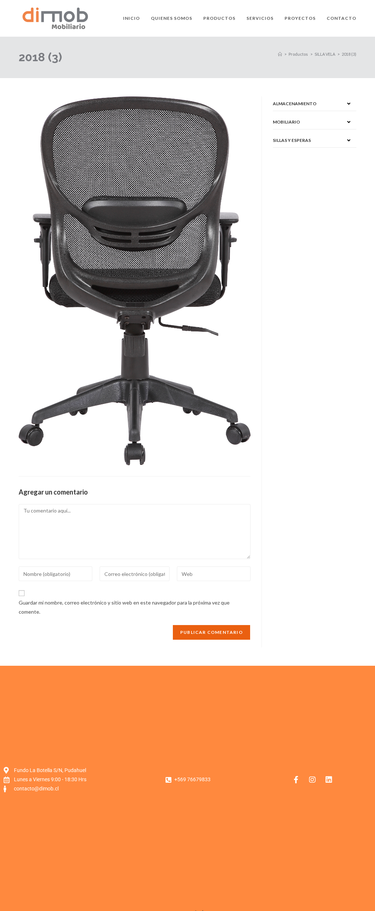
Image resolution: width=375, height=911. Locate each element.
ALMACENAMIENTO (294, 103)
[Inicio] (280, 54)
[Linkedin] (329, 779)
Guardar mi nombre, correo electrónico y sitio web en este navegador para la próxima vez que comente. (124, 607)
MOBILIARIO (286, 122)
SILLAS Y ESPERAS (292, 140)
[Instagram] (312, 779)
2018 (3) (349, 54)
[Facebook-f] (296, 779)
